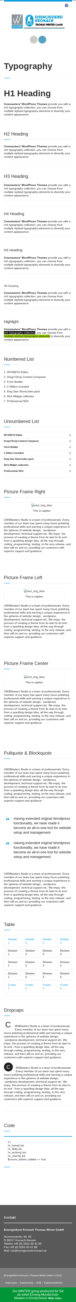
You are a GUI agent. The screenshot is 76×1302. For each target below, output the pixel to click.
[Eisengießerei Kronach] (38, 24)
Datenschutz (26, 1283)
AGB (38, 1283)
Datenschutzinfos (53, 1283)
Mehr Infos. (55, 1298)
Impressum (11, 1283)
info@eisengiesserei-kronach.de (29, 1250)
